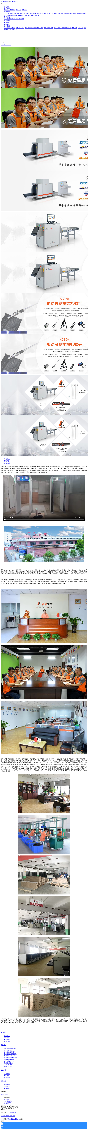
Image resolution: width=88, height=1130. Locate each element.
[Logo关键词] (44, 1)
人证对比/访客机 (9, 1061)
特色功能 (3, 1081)
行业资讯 (7, 1075)
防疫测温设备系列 (9, 1052)
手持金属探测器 (9, 1059)
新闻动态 (3, 1070)
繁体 (2, 1121)
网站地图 (7, 1084)
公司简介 (7, 458)
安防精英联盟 (12, 1112)
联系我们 (7, 463)
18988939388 (4, 1094)
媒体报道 (7, 1074)
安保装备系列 (8, 1064)
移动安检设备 (8, 1050)
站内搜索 (7, 1088)
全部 (5, 13)
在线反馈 (7, 462)
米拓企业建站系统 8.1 (13, 1119)
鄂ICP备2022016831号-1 (8, 1116)
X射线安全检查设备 (10, 1048)
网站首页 (7, 6)
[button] (4, 45)
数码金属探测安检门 (10, 1054)
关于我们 (3, 1032)
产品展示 (3, 1045)
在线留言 (7, 460)
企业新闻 (7, 1077)
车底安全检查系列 (9, 1055)
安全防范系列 (8, 1066)
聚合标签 (7, 1086)
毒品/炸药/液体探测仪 (10, 1057)
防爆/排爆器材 (8, 1063)
